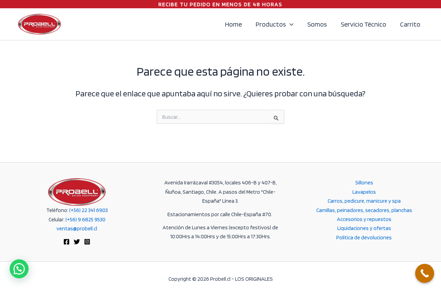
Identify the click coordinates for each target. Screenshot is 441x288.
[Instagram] (87, 242)
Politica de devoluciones (364, 237)
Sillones (364, 182)
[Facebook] (66, 242)
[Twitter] (77, 242)
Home (233, 24)
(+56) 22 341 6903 (88, 210)
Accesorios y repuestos (364, 219)
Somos (317, 24)
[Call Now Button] (424, 273)
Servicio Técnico (363, 24)
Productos (271, 24)
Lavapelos (364, 192)
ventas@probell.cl (77, 228)
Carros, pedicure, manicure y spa (364, 201)
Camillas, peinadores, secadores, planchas (364, 210)
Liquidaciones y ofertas (364, 228)
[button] (290, 24)
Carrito (410, 24)
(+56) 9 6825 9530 (85, 219)
